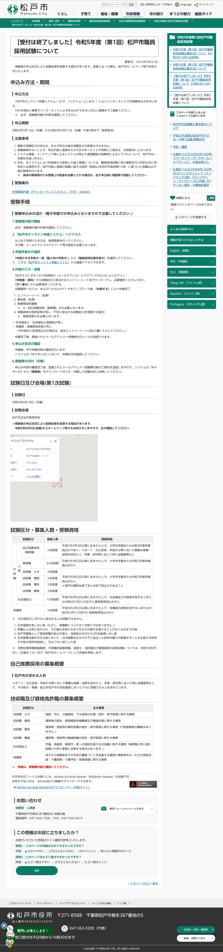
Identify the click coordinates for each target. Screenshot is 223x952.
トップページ (16, 21)
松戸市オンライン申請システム (48, 262)
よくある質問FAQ (181, 229)
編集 (212, 198)
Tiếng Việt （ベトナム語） (187, 282)
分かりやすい (36, 851)
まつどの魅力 (180, 14)
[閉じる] (4, 926)
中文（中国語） (180, 261)
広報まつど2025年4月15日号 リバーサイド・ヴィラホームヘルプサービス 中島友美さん (193, 158)
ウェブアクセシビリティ (72, 903)
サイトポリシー (45, 903)
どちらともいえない (61, 851)
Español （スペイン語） (186, 293)
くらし (62, 14)
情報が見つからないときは (186, 240)
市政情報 (133, 14)
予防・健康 (180, 147)
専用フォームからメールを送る (127, 809)
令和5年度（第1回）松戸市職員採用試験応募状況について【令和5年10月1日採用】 (193, 53)
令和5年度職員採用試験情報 (132, 21)
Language (186, 4)
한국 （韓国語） (180, 272)
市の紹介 (156, 14)
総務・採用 (54, 21)
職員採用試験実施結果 (99, 21)
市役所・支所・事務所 (196, 929)
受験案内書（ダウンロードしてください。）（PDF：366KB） (53, 191)
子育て (86, 14)
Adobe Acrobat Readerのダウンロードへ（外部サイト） (54, 787)
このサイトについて (21, 903)
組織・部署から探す (195, 938)
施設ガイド (203, 14)
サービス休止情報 (101, 903)
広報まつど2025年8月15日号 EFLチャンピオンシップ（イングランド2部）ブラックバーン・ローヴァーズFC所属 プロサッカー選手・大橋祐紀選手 (193, 177)
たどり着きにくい (96, 862)
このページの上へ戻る (144, 883)
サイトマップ (206, 4)
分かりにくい (87, 851)
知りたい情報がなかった (116, 851)
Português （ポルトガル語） (188, 304)
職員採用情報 (74, 21)
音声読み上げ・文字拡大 (159, 4)
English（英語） (180, 250)
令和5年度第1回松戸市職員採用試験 (171, 21)
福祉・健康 (109, 14)
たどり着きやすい (39, 862)
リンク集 (121, 903)
